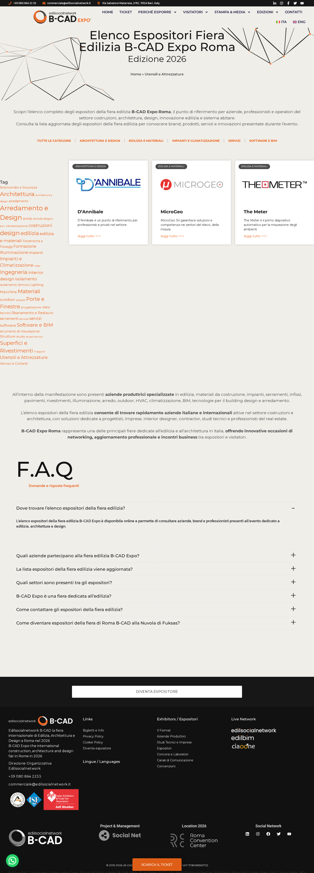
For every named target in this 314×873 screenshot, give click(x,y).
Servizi (234, 141)
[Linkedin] (247, 834)
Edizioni (265, 12)
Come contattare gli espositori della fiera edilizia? (69, 609)
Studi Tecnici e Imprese (174, 742)
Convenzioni (166, 766)
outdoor (7, 299)
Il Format (164, 730)
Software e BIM (263, 141)
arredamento (18, 201)
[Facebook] (268, 834)
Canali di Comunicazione (175, 760)
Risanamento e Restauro (32, 313)
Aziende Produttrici (171, 736)
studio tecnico (34, 336)
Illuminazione (14, 252)
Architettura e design (100, 141)
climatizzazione (17, 226)
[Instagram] (258, 834)
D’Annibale (90, 211)
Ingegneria (13, 272)
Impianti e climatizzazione (196, 141)
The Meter (255, 211)
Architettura (17, 193)
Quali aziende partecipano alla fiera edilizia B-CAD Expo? (77, 555)
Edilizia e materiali (146, 141)
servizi (35, 318)
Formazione (24, 246)
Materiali (29, 291)
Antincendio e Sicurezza (18, 187)
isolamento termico (14, 285)
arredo (27, 218)
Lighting (36, 285)
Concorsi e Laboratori (172, 754)
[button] (12, 860)
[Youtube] (289, 834)
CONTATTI (293, 12)
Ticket (125, 12)
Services (24, 318)
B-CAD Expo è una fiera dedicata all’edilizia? (63, 596)
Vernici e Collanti (14, 363)
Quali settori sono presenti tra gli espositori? (64, 582)
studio (20, 336)
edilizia (30, 233)
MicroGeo (172, 211)
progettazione (31, 307)
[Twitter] (279, 834)
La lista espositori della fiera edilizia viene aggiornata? (74, 569)
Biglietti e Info (93, 730)
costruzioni (40, 225)
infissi (37, 266)
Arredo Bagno (43, 218)
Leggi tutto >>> (89, 236)
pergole (20, 299)
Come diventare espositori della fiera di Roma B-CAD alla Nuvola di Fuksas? (98, 623)
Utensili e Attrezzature (24, 357)
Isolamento (26, 278)
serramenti (9, 319)
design (10, 233)
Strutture (7, 336)
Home (107, 12)
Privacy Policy (93, 736)
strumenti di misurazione (20, 331)
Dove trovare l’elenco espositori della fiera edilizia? (70, 508)
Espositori (164, 748)
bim (2, 226)
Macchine (8, 292)
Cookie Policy (93, 742)
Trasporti (39, 351)
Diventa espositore (97, 748)
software (8, 325)
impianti (36, 252)
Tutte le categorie (54, 141)
